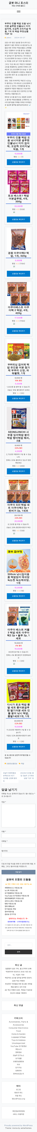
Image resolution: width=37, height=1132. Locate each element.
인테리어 (18, 1071)
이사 (18, 1064)
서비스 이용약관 (18, 1114)
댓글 (4, 802)
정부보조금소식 (18, 1074)
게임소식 (18, 1049)
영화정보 (18, 1052)
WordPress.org (18, 1099)
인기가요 (18, 1067)
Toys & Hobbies (19, 1040)
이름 (4, 831)
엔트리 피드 (18, 1093)
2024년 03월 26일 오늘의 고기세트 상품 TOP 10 (27, 775)
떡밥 (22, 764)
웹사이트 (5, 851)
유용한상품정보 (11, 764)
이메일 (5, 841)
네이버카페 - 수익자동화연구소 (18, 922)
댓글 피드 (18, 1096)
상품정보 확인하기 (18, 162)
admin (8, 37)
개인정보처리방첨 (18, 1111)
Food (18, 1031)
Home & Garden (18, 1034)
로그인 (18, 1089)
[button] (18, 12)
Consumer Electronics (18, 1028)
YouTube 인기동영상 (18, 1046)
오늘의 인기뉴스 (18, 1055)
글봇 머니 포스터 (18, 3)
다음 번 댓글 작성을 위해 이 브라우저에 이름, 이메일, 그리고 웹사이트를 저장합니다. (18, 865)
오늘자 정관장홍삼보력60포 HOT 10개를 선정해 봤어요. (10, 777)
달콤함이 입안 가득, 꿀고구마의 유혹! (18, 969)
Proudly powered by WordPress (18, 1125)
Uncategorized (18, 1043)
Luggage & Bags (18, 1037)
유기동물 (18, 1058)
